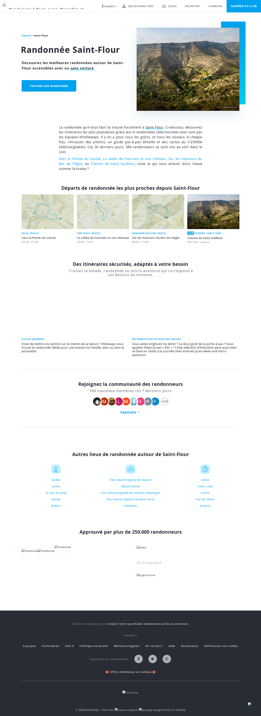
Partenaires (50, 646)
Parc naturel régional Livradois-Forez (130, 499)
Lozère (205, 493)
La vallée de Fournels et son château (134, 158)
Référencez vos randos (221, 646)
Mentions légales (126, 646)
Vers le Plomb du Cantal (80, 158)
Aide (172, 646)
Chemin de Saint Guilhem (113, 163)
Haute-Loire (205, 486)
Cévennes (130, 506)
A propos (29, 646)
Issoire (56, 486)
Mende (56, 499)
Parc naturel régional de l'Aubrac (130, 480)
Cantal (205, 480)
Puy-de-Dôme (205, 499)
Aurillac (56, 480)
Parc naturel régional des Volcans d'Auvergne (130, 493)
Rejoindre (128, 412)
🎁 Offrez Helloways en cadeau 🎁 (130, 672)
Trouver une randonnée (48, 86)
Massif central (130, 486)
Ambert (56, 506)
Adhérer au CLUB (244, 6)
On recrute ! (154, 646)
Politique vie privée (93, 646)
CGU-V (69, 646)
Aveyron (205, 506)
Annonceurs (190, 646)
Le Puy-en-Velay (56, 493)
